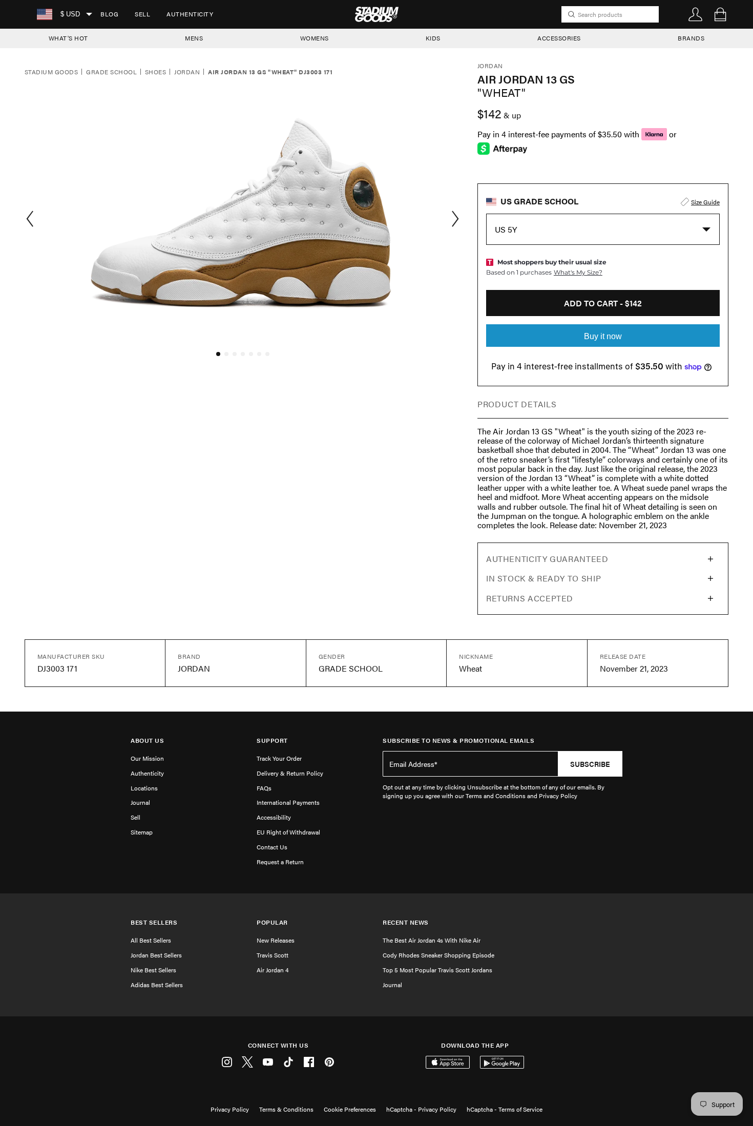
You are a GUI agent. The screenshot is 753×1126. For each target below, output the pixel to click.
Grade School (111, 72)
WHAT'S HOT (68, 38)
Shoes (155, 72)
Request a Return (280, 861)
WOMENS (314, 38)
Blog (109, 13)
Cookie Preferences (350, 1109)
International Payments (288, 802)
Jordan (187, 72)
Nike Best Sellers (153, 969)
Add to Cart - (603, 303)
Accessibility (274, 817)
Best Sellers (154, 922)
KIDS (433, 38)
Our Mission (147, 758)
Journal (140, 802)
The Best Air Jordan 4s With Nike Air (431, 940)
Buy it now (603, 336)
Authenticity (189, 13)
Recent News (406, 922)
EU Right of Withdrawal (288, 832)
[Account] (695, 14)
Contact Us (272, 846)
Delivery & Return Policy (290, 773)
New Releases (276, 940)
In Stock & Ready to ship (543, 578)
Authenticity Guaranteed (547, 559)
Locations (144, 788)
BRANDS (691, 38)
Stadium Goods (51, 72)
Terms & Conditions (286, 1109)
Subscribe (590, 764)
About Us (147, 740)
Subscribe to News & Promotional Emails (458, 740)
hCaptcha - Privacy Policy (421, 1109)
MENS (194, 38)
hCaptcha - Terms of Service (504, 1109)
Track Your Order (279, 758)
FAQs (264, 788)
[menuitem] (109, 14)
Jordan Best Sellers (156, 955)
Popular (272, 922)
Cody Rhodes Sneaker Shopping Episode (438, 955)
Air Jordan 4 (272, 969)
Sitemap (142, 832)
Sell (142, 13)
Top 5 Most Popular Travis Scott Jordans (437, 969)
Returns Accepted (529, 598)
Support (272, 740)
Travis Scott (272, 955)
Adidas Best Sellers (157, 984)
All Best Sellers (151, 940)
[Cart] (720, 14)
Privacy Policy (230, 1109)
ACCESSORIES (559, 38)
